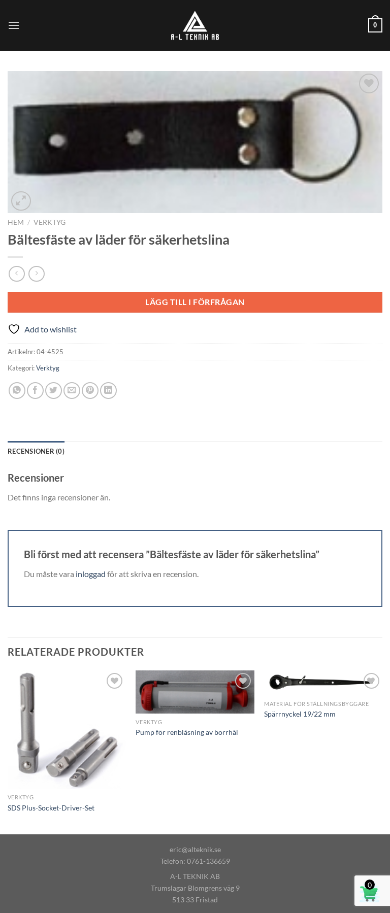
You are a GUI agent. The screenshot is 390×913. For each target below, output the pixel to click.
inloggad (91, 574)
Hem (16, 222)
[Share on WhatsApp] (17, 390)
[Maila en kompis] (71, 390)
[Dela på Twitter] (53, 390)
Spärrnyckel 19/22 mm (300, 713)
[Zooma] (21, 201)
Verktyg (50, 222)
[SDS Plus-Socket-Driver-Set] (67, 729)
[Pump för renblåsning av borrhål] (195, 691)
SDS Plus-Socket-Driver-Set (51, 807)
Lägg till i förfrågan (194, 302)
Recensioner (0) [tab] (36, 451)
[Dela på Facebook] (35, 390)
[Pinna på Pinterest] (90, 390)
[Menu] (14, 25)
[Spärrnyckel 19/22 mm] (323, 682)
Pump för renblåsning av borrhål (187, 732)
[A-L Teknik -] (195, 25)
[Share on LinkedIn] (108, 390)
